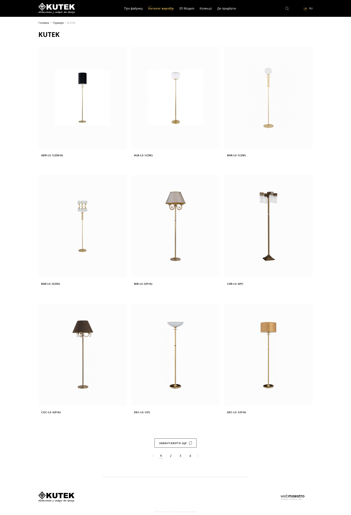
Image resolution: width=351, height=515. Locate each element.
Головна (43, 22)
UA (305, 8)
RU (311, 8)
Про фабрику (133, 8)
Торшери (58, 22)
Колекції (206, 8)
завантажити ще (173, 443)
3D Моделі (186, 8)
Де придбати (226, 8)
